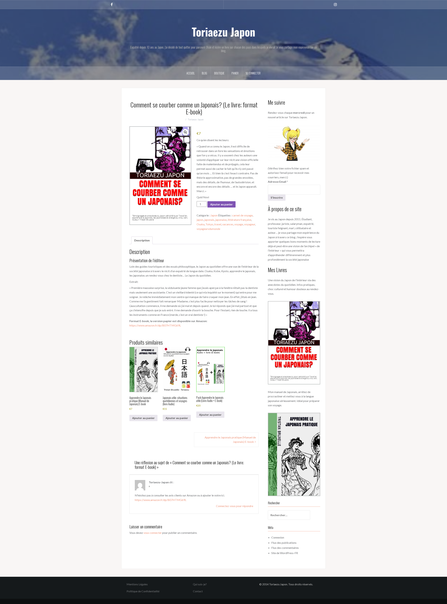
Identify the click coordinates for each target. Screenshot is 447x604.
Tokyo (209, 224)
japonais (209, 219)
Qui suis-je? (200, 584)
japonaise (221, 219)
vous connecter (153, 532)
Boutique (219, 73)
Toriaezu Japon (223, 32)
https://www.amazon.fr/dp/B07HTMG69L (155, 325)
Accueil (190, 73)
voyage (238, 224)
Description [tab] (142, 240)
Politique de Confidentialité (143, 591)
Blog (204, 73)
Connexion (277, 537)
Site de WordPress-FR (284, 553)
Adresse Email (278, 181)
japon (200, 219)
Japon (214, 215)
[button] (185, 132)
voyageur (249, 224)
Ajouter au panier (221, 204)
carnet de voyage (242, 215)
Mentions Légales (137, 584)
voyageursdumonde (208, 228)
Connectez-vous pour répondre (234, 506)
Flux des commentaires (285, 547)
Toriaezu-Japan (196, 119)
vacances (227, 224)
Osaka (200, 224)
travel (217, 224)
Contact (198, 591)
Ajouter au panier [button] (143, 418)
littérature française (239, 219)
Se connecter (253, 73)
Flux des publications (283, 542)
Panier (235, 73)
